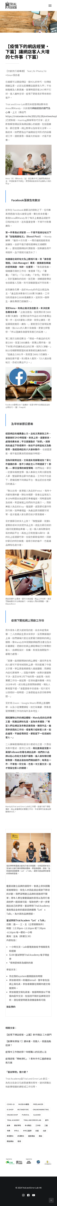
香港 (19, 1141)
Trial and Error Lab (32, 1120)
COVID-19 (10, 1104)
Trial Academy (13, 1120)
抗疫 (37, 1130)
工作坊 (37, 1125)
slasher (37, 1115)
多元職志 (28, 1125)
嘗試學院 (17, 1125)
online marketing (41, 1109)
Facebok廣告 (23, 1104)
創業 (8, 1125)
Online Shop (12, 1115)
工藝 (46, 1125)
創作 (46, 1120)
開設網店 (10, 1141)
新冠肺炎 (10, 1136)
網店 (40, 1136)
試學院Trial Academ (19, 920)
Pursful (25, 1115)
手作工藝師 (27, 1130)
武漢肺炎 (20, 1136)
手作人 (16, 1130)
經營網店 (31, 1136)
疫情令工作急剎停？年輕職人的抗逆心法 (26, 1051)
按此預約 (11, 1006)
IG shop (10, 1109)
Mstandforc (23, 1109)
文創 (44, 1130)
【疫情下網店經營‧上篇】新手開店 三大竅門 (28, 1034)
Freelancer (38, 1104)
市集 (8, 1130)
